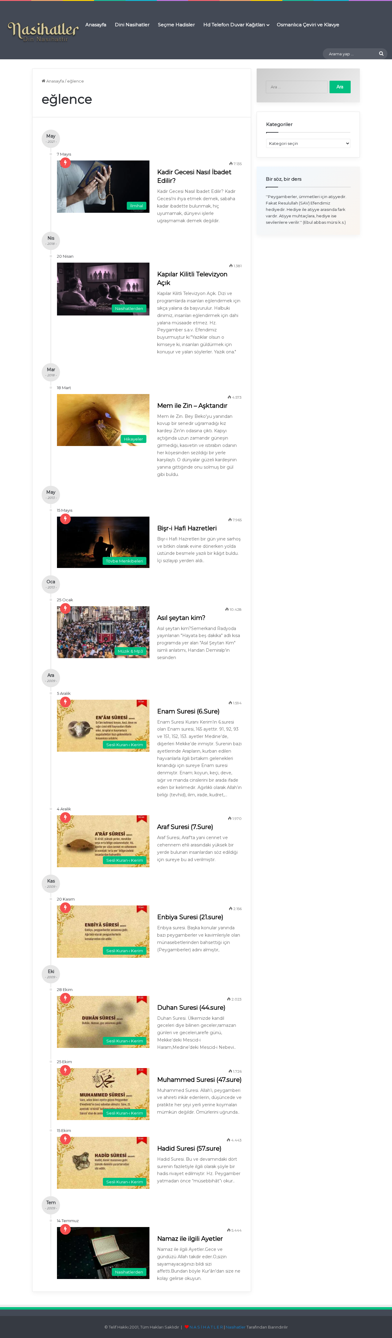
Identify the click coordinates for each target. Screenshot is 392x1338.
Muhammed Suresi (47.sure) (199, 1079)
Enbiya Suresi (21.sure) (190, 917)
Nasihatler (236, 1327)
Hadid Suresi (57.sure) (189, 1148)
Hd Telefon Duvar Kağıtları (234, 25)
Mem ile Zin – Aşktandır (192, 405)
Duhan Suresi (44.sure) (191, 1007)
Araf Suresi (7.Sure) (185, 827)
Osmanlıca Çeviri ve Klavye (308, 25)
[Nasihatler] (43, 32)
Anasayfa (95, 25)
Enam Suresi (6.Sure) (188, 711)
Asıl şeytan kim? (181, 617)
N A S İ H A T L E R (206, 1327)
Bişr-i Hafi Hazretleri (187, 528)
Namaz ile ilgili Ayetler (190, 1238)
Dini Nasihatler (132, 25)
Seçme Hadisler (176, 25)
